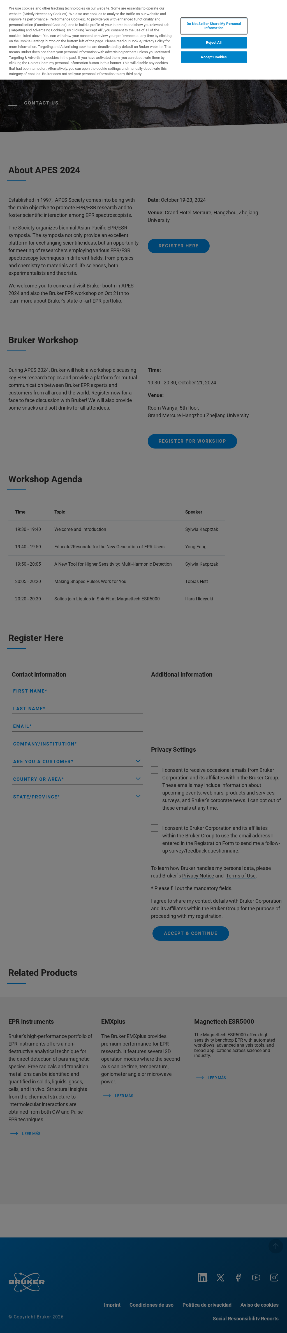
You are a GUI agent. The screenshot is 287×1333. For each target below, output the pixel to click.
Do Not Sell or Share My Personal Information (214, 26)
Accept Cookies (214, 57)
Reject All (213, 42)
